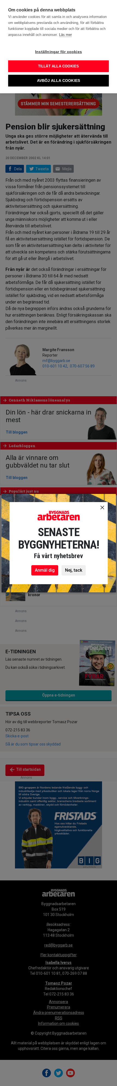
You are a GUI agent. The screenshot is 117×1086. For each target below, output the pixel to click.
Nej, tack (73, 570)
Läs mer (65, 35)
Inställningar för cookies (58, 52)
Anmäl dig (45, 570)
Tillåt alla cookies (58, 66)
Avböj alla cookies (58, 81)
